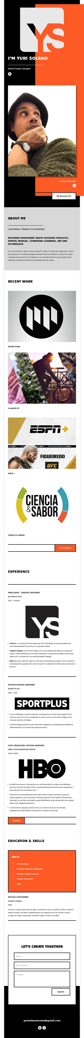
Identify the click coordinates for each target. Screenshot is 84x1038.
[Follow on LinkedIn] (9, 74)
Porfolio (16, 821)
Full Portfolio (65, 548)
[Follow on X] (44, 1028)
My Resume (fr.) (64, 196)
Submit (61, 992)
